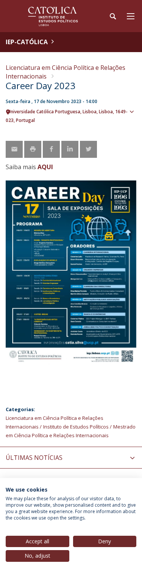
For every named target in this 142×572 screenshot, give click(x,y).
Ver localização (132, 124)
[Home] (53, 16)
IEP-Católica (27, 42)
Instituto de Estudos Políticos (76, 426)
